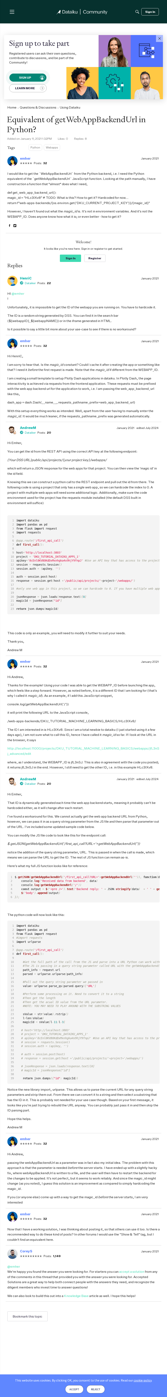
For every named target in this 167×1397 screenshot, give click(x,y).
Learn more (25, 88)
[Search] (137, 11)
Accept (74, 1389)
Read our (136, 1380)
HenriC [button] (26, 278)
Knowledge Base (76, 1296)
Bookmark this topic (27, 1316)
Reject (95, 1389)
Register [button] (94, 258)
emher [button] (25, 158)
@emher (18, 293)
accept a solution (131, 1272)
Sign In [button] (71, 258)
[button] (159, 38)
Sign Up (25, 77)
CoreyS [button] (26, 1251)
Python (35, 147)
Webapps (52, 147)
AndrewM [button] (28, 428)
